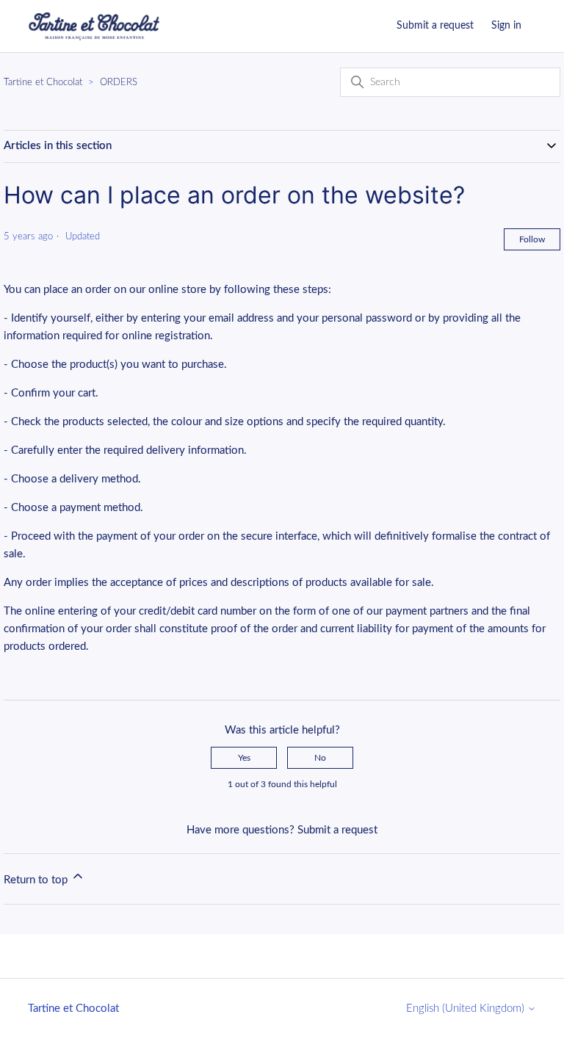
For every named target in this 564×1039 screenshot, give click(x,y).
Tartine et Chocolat (43, 82)
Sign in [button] (506, 26)
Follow (532, 239)
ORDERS (118, 82)
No (320, 757)
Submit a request (435, 26)
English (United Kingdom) (466, 1008)
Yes (244, 757)
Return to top (37, 880)
